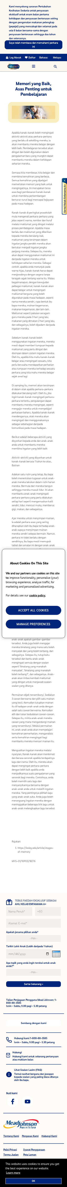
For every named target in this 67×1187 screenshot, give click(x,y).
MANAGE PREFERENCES (33, 624)
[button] (55, 66)
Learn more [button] (13, 1172)
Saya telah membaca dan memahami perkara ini (33, 44)
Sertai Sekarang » (33, 984)
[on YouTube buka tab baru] (27, 1101)
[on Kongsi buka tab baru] (12, 1101)
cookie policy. (37, 595)
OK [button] (33, 1181)
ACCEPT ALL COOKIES (33, 610)
